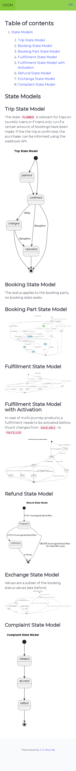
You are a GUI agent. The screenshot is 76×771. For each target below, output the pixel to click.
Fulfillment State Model (37, 57)
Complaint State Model (36, 84)
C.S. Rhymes (47, 749)
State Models (22, 32)
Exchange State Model (36, 79)
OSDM (7, 5)
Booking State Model (35, 46)
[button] (71, 5)
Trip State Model (31, 40)
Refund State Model (34, 73)
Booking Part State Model (39, 51)
